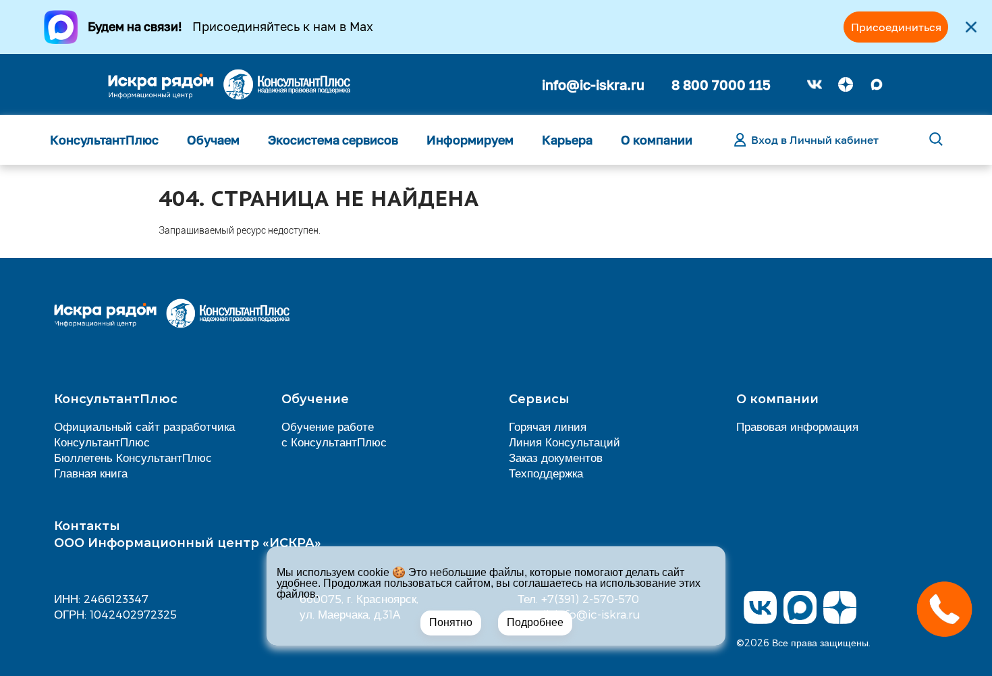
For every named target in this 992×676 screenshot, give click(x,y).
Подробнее (535, 622)
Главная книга (91, 472)
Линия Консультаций (564, 441)
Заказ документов (556, 457)
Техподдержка (546, 472)
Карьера (567, 139)
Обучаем (213, 139)
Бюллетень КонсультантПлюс (133, 457)
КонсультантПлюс (104, 139)
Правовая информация (797, 426)
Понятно (450, 622)
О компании (656, 139)
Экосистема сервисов (333, 139)
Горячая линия (547, 426)
